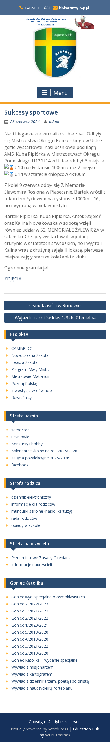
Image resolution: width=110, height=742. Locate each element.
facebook (19, 465)
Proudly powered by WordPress (39, 729)
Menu (61, 93)
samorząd (20, 429)
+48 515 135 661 (37, 8)
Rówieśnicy (21, 397)
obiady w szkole (25, 525)
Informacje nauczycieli (31, 564)
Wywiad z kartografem (31, 674)
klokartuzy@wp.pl (74, 8)
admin (54, 121)
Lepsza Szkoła (24, 362)
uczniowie (20, 436)
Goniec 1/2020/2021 (29, 625)
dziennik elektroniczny (31, 497)
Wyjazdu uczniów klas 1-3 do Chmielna (55, 318)
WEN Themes (57, 735)
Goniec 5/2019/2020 (29, 632)
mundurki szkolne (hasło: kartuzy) (41, 511)
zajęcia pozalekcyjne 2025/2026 (40, 457)
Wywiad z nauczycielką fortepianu (41, 688)
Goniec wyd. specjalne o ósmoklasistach (48, 597)
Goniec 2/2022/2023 (29, 604)
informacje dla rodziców (33, 504)
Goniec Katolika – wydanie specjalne (44, 660)
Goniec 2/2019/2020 (29, 653)
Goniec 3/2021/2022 (29, 611)
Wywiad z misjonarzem (32, 667)
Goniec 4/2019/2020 (29, 639)
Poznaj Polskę (24, 383)
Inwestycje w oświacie (31, 390)
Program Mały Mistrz (30, 369)
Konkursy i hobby (27, 443)
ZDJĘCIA (12, 279)
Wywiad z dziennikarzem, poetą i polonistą (50, 681)
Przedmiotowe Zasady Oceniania (41, 557)
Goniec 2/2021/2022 (29, 618)
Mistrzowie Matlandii (30, 376)
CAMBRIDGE (23, 348)
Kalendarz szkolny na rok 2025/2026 (44, 450)
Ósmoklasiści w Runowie (55, 305)
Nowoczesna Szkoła (30, 355)
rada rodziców (24, 518)
